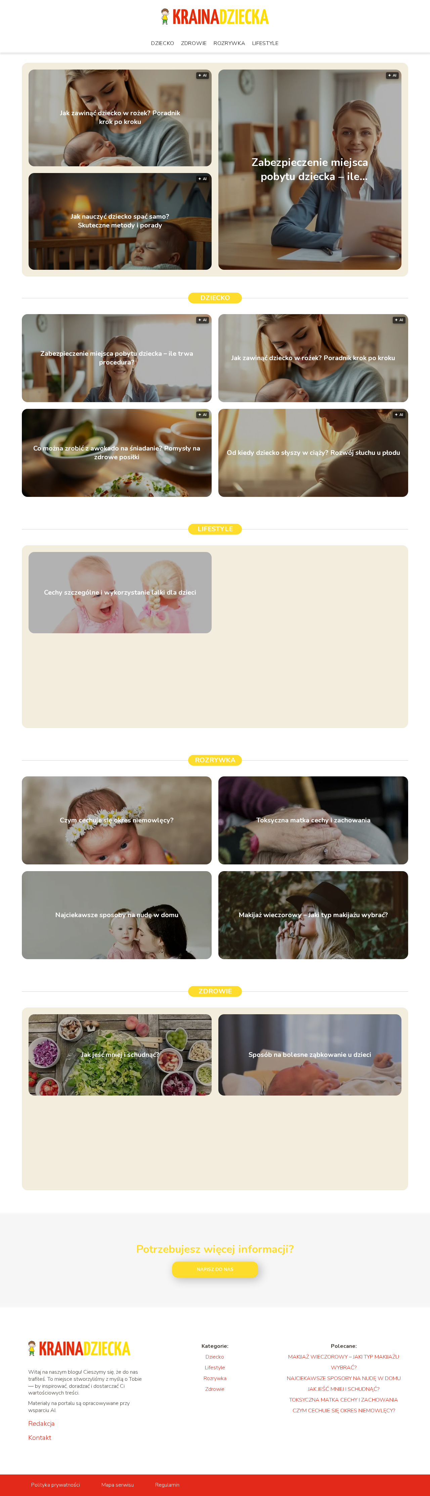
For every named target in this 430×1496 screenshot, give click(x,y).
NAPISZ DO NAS (215, 1270)
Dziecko (162, 43)
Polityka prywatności (55, 1485)
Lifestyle (265, 43)
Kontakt (39, 1438)
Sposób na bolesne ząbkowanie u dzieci (310, 1055)
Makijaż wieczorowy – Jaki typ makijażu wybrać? (313, 915)
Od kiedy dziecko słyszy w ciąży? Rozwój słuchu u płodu (313, 452)
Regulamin (167, 1485)
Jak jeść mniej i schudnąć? (120, 1055)
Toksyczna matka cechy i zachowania (313, 820)
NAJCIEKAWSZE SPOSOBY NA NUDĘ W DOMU (344, 1378)
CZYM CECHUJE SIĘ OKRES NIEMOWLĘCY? (344, 1410)
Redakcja (41, 1423)
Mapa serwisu (117, 1485)
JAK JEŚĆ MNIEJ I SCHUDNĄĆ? (343, 1389)
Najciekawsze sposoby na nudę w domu (116, 915)
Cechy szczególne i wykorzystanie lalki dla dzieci (120, 592)
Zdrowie (194, 43)
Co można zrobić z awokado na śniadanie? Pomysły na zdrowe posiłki (116, 453)
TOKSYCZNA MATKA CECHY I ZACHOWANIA (343, 1400)
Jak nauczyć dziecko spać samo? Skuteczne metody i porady (120, 221)
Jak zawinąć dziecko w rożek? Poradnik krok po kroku (120, 118)
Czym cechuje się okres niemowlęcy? (117, 820)
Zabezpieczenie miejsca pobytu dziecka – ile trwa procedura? (310, 169)
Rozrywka (230, 43)
